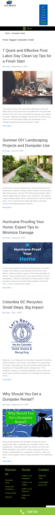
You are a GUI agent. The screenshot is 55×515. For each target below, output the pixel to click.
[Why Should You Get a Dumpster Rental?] (27, 423)
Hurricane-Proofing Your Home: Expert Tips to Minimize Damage (23, 227)
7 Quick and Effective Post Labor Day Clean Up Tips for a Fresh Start (27, 55)
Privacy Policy (10, 493)
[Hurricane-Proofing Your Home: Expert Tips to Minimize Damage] (27, 253)
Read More (7, 126)
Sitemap (8, 497)
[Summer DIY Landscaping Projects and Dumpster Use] (27, 169)
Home (7, 33)
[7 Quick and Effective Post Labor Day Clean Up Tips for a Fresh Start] (27, 88)
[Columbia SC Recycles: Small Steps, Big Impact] (22, 336)
